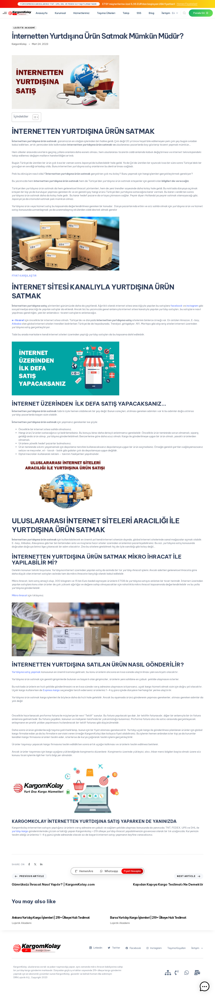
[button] (4, 13)
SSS (139, 13)
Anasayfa (41, 13)
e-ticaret (18, 320)
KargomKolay (19, 44)
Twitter (116, 947)
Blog (151, 13)
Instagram (156, 948)
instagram (192, 305)
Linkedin (97, 947)
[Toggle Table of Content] (34, 117)
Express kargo (51, 690)
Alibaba (16, 323)
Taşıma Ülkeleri (106, 13)
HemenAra (86, 871)
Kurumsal (60, 13)
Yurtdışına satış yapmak (26, 672)
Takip (126, 13)
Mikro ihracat (19, 595)
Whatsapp (111, 871)
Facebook (135, 948)
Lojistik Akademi (24, 28)
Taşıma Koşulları (176, 948)
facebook (176, 305)
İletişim (166, 13)
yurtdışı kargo (20, 831)
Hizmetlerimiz (81, 13)
